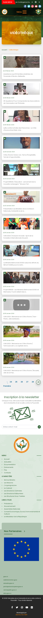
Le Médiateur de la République (15, 516)
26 (22, 382)
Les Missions (8, 483)
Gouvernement (9, 506)
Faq (5, 470)
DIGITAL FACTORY (21, 615)
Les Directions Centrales (13, 491)
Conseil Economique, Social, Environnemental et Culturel (22, 513)
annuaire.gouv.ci (8, 583)
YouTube (36, 6)
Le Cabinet (8, 488)
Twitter (28, 6)
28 (33, 382)
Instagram (22, 607)
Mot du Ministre (9, 480)
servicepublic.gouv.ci (10, 590)
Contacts (7, 473)
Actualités (7, 462)
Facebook (25, 6)
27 (27, 382)
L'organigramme (10, 485)
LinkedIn (32, 6)
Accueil (4, 50)
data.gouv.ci (7, 593)
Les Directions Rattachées (13, 493)
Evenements (8, 467)
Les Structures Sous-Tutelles (14, 496)
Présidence (8, 503)
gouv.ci (5, 576)
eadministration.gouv (10, 580)
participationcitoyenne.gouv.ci (13, 586)
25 (16, 382)
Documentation (10, 464)
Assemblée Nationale (12, 509)
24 (11, 382)
